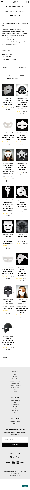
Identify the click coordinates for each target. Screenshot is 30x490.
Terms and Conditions (15, 385)
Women (15, 406)
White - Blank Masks (7, 54)
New (15, 402)
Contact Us (15, 379)
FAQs (15, 374)
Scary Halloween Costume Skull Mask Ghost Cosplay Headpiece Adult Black (22, 105)
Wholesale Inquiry (15, 383)
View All (15, 423)
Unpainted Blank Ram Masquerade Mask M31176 (22, 239)
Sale (15, 413)
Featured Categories (15, 400)
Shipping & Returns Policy (15, 381)
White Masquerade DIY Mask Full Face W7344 (8, 137)
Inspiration (15, 410)
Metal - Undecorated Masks (9, 59)
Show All (22, 75)
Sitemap (15, 391)
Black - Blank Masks (7, 56)
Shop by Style (15, 404)
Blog (15, 389)
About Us (15, 377)
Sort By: (9, 78)
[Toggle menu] (2, 2)
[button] (15, 67)
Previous (5, 357)
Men (15, 408)
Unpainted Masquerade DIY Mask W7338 (22, 204)
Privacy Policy (15, 387)
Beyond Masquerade (15, 421)
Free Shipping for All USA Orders (15, 6)
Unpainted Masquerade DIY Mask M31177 (22, 167)
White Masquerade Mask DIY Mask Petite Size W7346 (8, 271)
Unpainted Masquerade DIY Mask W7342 (22, 137)
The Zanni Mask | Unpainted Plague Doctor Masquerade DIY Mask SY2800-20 (8, 206)
